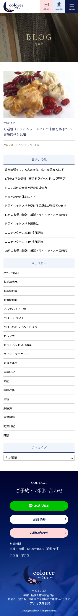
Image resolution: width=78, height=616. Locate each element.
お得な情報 (10, 300)
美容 (6, 399)
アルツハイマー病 (14, 309)
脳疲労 (7, 408)
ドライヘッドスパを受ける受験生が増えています (36, 205)
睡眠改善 (9, 390)
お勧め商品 (10, 282)
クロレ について (13, 318)
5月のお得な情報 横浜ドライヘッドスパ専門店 (35, 178)
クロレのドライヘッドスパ (17, 145)
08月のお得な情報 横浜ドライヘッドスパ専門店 (36, 250)
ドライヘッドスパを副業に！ (23, 223)
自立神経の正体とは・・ (20, 197)
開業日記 (9, 426)
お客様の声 (10, 291)
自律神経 (9, 417)
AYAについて (11, 273)
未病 (36, 145)
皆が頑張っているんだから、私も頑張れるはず (34, 170)
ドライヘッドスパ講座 (17, 345)
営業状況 (9, 372)
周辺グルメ (10, 363)
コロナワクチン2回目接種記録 (24, 233)
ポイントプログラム (16, 354)
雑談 (6, 435)
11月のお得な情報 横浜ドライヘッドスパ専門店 (36, 215)
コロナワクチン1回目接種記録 (24, 242)
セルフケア (10, 336)
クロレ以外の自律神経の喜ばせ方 (26, 187)
